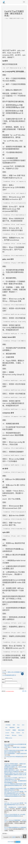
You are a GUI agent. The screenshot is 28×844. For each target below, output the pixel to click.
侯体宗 (14, 837)
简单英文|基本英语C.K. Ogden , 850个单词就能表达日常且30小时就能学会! (15, 770)
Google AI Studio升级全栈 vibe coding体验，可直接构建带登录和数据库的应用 (15, 795)
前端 (18, 727)
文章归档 (4, 833)
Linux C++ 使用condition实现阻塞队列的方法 (13, 672)
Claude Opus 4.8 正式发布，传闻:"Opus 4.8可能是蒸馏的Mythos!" (15, 778)
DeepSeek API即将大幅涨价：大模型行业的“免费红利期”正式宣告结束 (15, 764)
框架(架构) (12, 727)
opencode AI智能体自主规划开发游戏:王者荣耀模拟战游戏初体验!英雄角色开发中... (15, 784)
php (6, 727)
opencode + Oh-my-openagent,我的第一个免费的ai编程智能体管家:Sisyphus (15, 792)
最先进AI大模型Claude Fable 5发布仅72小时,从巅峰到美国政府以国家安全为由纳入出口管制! (15, 774)
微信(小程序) (21, 730)
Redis (12, 732)
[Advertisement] (14, 33)
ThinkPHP (7, 730)
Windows (14, 735)
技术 (14, 725)
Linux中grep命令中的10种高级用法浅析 (14, 756)
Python (20, 735)
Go (23, 732)
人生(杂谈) (7, 725)
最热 (25, 691)
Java (23, 725)
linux (18, 725)
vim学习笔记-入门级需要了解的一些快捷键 (14, 747)
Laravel (7, 732)
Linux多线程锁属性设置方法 (9, 675)
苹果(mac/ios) (8, 738)
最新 (23, 691)
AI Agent (7, 735)
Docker (18, 732)
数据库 (14, 730)
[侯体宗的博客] (4, 2)
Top (22, 673)
